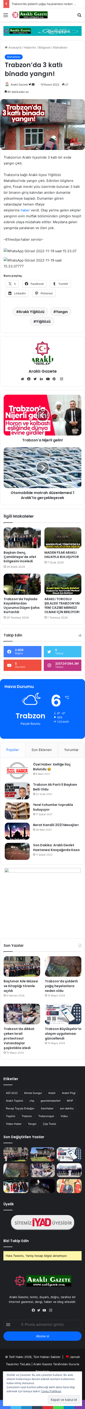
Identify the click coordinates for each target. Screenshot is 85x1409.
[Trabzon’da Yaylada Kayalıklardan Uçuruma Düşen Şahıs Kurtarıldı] (22, 584)
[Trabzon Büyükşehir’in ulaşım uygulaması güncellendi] (63, 1014)
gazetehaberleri (51, 1100)
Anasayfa (14, 47)
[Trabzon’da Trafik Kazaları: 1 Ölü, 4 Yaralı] (42, 1186)
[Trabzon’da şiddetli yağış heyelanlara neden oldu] (63, 966)
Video (64, 1116)
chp (31, 1100)
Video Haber (14, 1123)
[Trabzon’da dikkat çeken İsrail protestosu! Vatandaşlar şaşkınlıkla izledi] (22, 1014)
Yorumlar (71, 750)
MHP (70, 1100)
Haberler (30, 47)
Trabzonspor (46, 1116)
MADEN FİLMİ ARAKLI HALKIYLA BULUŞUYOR (61, 554)
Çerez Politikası (51, 1391)
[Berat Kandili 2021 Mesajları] (17, 831)
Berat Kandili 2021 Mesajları (56, 825)
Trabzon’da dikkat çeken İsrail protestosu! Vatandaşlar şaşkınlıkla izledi (19, 1038)
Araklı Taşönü (14, 1100)
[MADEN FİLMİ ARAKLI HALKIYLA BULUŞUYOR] (63, 537)
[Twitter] (36, 379)
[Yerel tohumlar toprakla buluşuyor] (17, 810)
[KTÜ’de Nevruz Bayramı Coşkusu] (15, 1186)
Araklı (52, 1093)
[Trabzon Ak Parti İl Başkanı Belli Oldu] (17, 790)
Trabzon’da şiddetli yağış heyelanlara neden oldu (46, 4)
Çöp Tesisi (49, 1123)
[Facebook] (30, 379)
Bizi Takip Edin (16, 1240)
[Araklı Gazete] (29, 14)
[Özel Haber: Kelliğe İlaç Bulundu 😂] (17, 770)
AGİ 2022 (12, 1093)
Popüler (12, 750)
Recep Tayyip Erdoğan (20, 1108)
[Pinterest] (55, 379)
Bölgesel (45, 47)
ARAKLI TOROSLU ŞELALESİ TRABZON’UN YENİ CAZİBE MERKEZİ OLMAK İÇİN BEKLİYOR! (62, 605)
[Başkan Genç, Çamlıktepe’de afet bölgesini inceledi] (22, 537)
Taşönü (10, 1116)
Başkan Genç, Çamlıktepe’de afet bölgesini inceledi (20, 556)
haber (25, 210)
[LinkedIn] (42, 379)
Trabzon (27, 1116)
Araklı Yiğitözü (31, 311)
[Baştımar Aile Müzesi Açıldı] (42, 1154)
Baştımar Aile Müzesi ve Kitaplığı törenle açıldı (21, 986)
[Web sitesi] (23, 379)
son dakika (67, 1108)
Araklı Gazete (19, 84)
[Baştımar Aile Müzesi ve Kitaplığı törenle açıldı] (22, 966)
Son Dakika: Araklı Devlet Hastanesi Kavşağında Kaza (56, 847)
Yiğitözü (43, 321)
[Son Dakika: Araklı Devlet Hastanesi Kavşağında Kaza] (17, 851)
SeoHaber (47, 1108)
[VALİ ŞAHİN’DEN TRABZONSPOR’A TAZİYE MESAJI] (69, 1186)
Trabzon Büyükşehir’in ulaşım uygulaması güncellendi (63, 1034)
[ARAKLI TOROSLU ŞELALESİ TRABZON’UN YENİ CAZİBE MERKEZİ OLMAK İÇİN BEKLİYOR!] (63, 584)
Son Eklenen (42, 750)
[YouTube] (49, 379)
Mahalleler (60, 47)
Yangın (62, 311)
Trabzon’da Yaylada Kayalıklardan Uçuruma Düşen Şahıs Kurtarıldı (22, 605)
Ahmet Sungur (33, 1093)
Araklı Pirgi (68, 1093)
